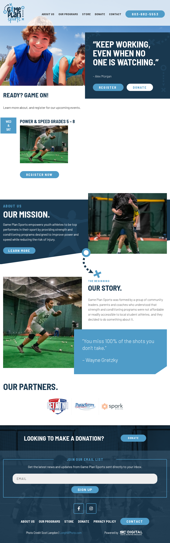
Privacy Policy (105, 521)
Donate (100, 14)
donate (140, 87)
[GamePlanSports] (13, 13)
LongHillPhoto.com (71, 532)
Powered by (111, 532)
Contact (115, 14)
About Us (48, 14)
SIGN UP (85, 490)
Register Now (39, 175)
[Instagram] (91, 508)
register (108, 87)
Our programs (68, 14)
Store (86, 14)
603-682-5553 (145, 14)
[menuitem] (48, 14)
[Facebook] (79, 508)
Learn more (19, 251)
